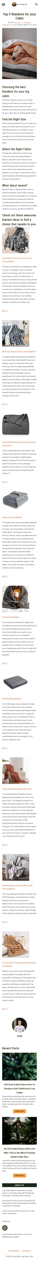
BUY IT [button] (5, 311)
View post (19, 1111)
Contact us (26, 1251)
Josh (19, 22)
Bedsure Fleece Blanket (12, 517)
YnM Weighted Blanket (11, 699)
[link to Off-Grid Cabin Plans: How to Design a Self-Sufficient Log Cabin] (19, 1066)
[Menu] (3, 5)
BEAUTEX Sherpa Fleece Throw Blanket (19, 351)
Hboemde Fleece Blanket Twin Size (16, 789)
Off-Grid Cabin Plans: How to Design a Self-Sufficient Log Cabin (19, 1088)
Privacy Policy (14, 1251)
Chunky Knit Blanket (10, 617)
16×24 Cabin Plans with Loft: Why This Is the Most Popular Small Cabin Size (19, 1152)
